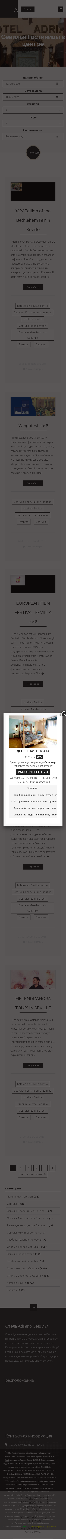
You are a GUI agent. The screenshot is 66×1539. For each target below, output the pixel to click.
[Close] (62, 713)
